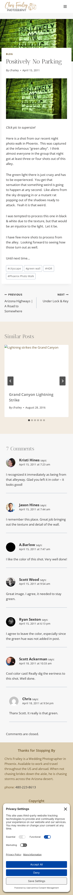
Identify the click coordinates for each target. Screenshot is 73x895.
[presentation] (36, 366)
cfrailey (14, 70)
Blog (9, 53)
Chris (26, 698)
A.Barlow (27, 544)
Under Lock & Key (56, 298)
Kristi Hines (29, 460)
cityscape (14, 268)
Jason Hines (29, 504)
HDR (48, 268)
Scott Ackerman (33, 659)
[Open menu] (65, 6)
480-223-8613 (25, 787)
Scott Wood (29, 579)
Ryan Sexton (30, 619)
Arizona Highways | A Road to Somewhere (18, 303)
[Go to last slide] (10, 380)
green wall (33, 268)
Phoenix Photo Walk (21, 276)
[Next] (63, 380)
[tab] (29, 420)
